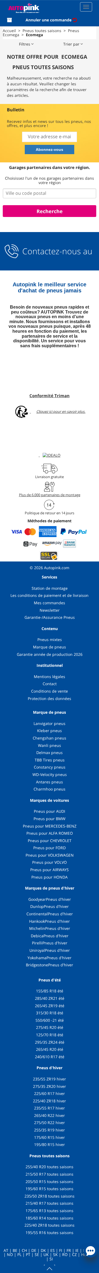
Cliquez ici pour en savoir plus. (60, 411)
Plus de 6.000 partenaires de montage (49, 494)
